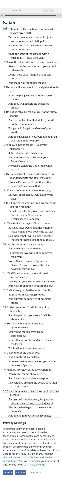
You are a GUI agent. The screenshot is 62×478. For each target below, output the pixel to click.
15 (4, 352)
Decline (20, 472)
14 (4, 323)
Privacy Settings (36, 464)
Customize (35, 472)
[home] (4, 4)
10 (4, 244)
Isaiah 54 (17, 10)
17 (4, 391)
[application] (31, 15)
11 (4, 273)
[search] (58, 3)
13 (4, 307)
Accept (8, 472)
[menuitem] (4, 4)
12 (4, 290)
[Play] (2, 15)
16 (4, 369)
